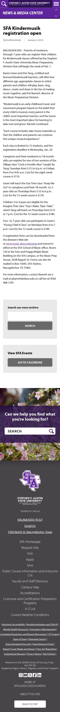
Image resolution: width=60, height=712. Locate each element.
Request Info (30, 547)
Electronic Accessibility (13, 624)
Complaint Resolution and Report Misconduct (23, 634)
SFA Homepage (30, 541)
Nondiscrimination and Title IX (41, 624)
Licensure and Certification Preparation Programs (30, 601)
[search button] (51, 431)
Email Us (30, 526)
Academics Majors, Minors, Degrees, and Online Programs (30, 668)
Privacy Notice (34, 653)
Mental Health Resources (15, 629)
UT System (53, 634)
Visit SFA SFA (30, 665)
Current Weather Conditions (30, 615)
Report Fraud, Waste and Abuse (19, 649)
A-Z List (30, 609)
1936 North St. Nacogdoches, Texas (30, 532)
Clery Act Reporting (46, 649)
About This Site (30, 694)
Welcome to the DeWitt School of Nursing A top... (30, 662)
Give (30, 565)
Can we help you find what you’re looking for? (30, 416)
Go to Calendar (30, 362)
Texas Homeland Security (18, 644)
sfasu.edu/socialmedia (30, 686)
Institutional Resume (14, 653)
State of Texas (20, 639)
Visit (30, 553)
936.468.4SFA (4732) (30, 519)
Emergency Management (43, 629)
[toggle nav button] (56, 4)
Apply (30, 559)
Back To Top (30, 704)
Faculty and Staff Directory (30, 581)
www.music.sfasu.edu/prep (21, 243)
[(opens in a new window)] (21, 675)
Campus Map (30, 587)
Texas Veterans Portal (43, 644)
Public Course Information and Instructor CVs (30, 573)
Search (30, 325)
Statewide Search (37, 639)
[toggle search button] (4, 4)
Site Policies (49, 653)
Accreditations (30, 593)
